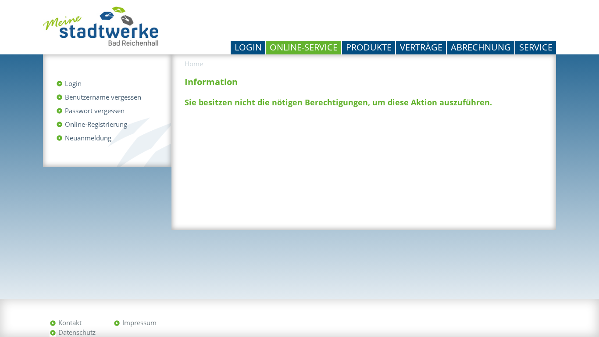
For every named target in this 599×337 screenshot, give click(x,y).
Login (248, 47)
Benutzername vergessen (103, 97)
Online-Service (304, 47)
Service (536, 47)
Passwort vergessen (95, 110)
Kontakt (70, 322)
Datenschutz (77, 332)
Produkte (369, 47)
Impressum (139, 322)
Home (194, 63)
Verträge (421, 47)
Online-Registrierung (96, 124)
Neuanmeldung (88, 137)
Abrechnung (481, 47)
